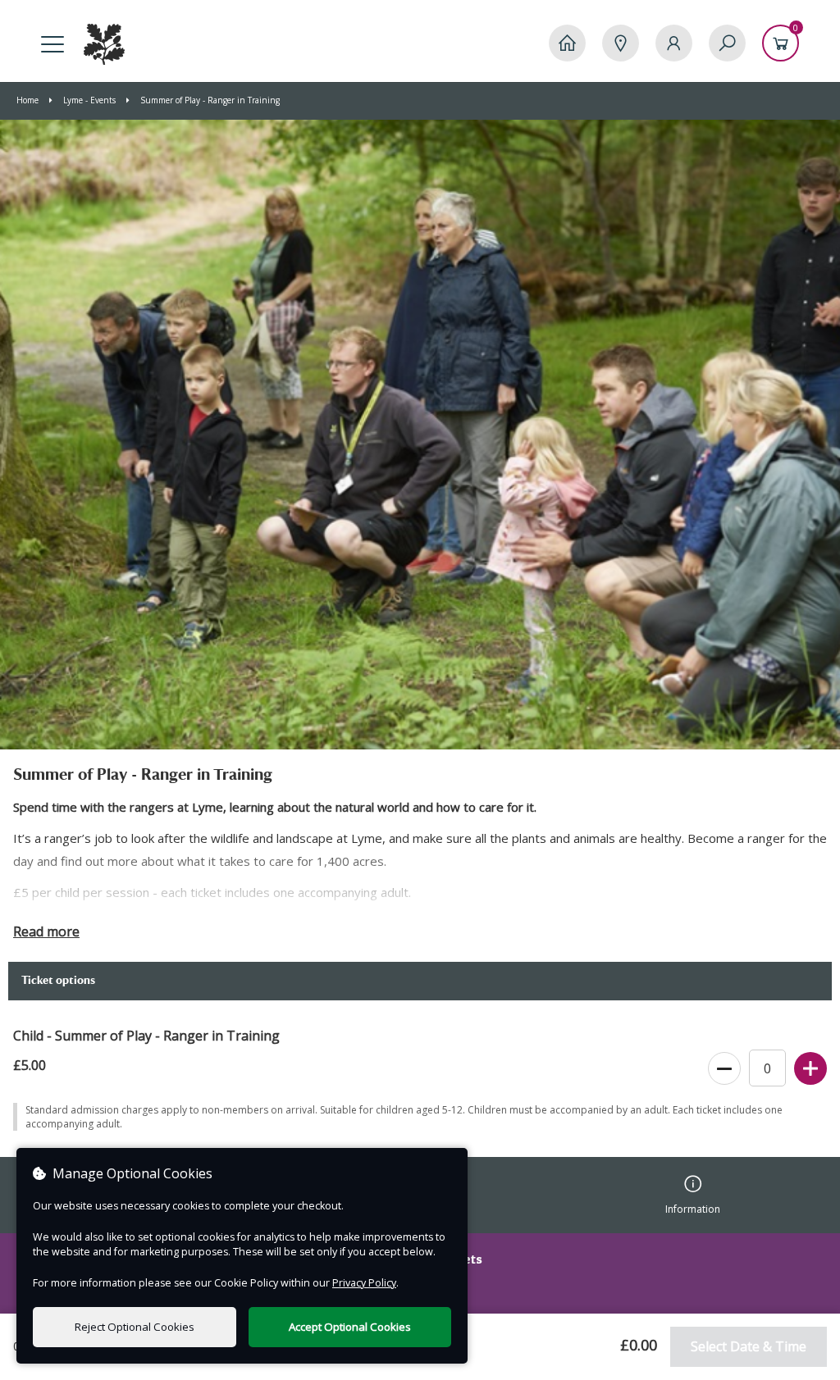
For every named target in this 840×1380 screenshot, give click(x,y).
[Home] (567, 43)
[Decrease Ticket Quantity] (724, 1069)
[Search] (727, 43)
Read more (46, 931)
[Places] (620, 43)
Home (28, 100)
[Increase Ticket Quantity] (810, 1069)
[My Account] (673, 43)
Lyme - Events (89, 100)
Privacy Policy (364, 1283)
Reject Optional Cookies (134, 1326)
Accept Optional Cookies (350, 1326)
